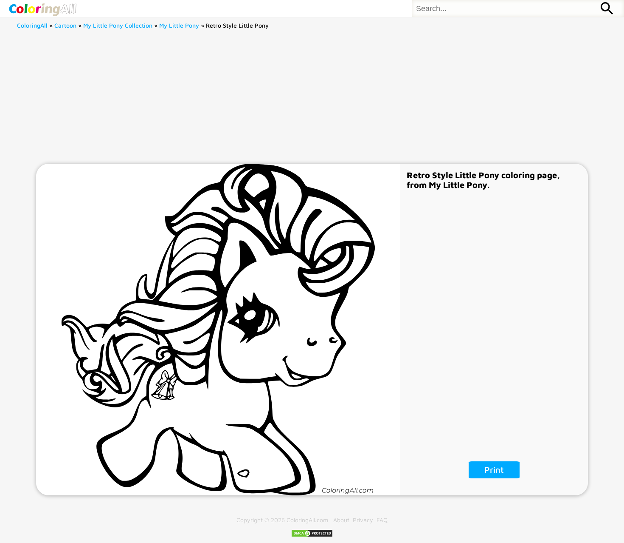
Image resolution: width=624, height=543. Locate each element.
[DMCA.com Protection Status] (312, 535)
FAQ (382, 519)
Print (494, 470)
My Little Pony (179, 25)
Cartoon (65, 25)
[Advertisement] (312, 99)
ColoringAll (32, 25)
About (341, 519)
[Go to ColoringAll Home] (42, 8)
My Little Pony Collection (117, 25)
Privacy (363, 519)
